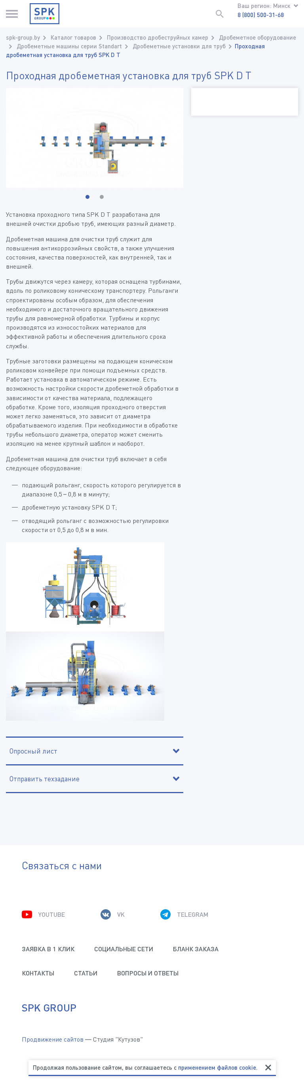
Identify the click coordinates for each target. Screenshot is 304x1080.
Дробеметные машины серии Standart (69, 46)
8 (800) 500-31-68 (261, 14)
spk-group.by (23, 37)
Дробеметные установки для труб (179, 46)
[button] (87, 197)
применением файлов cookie (217, 1067)
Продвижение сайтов (53, 1039)
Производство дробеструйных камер (157, 37)
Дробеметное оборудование (257, 37)
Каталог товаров (73, 37)
